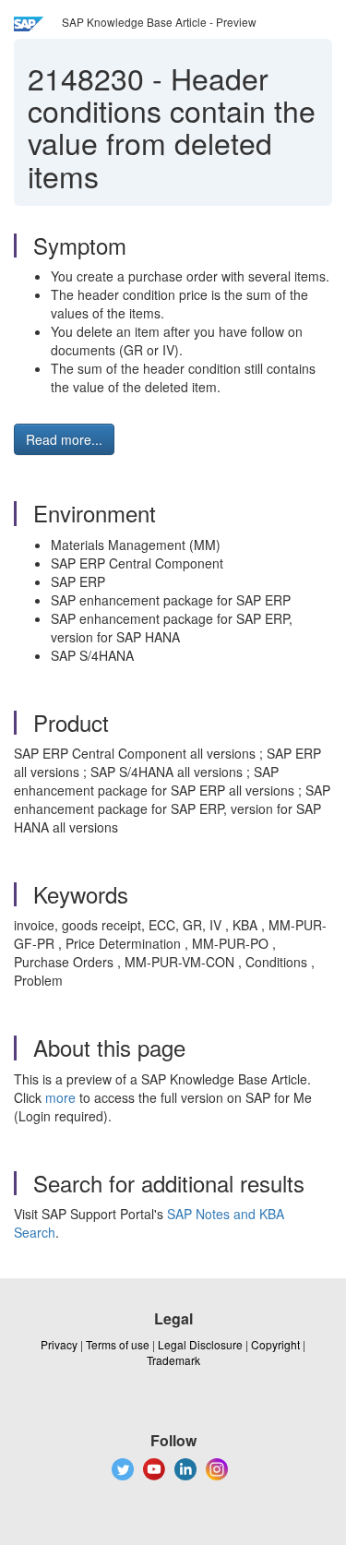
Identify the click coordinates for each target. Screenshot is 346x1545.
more (60, 1097)
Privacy (59, 1344)
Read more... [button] (64, 439)
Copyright (275, 1344)
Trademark (173, 1360)
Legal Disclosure (200, 1344)
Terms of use (117, 1344)
